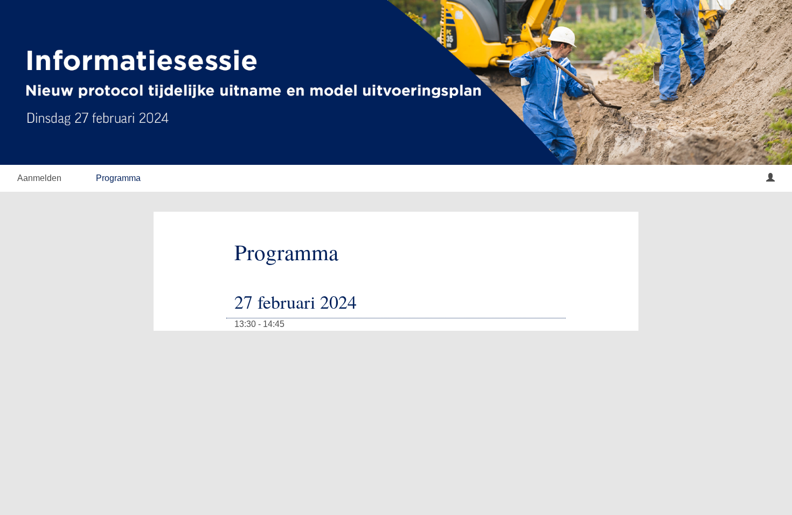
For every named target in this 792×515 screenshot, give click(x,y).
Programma (118, 178)
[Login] (770, 178)
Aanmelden (39, 178)
